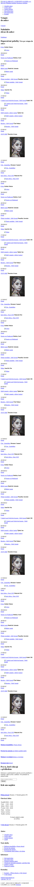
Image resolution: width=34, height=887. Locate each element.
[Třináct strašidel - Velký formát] (13, 82)
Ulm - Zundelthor (5, 165)
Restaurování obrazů (10, 849)
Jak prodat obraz (8, 11)
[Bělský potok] (8, 71)
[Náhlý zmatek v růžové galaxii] (13, 116)
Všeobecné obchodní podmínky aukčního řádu (17, 863)
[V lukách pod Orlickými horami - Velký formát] (17, 105)
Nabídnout (4, 37)
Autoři (6, 839)
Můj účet (3, 3)
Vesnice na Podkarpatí (7, 58)
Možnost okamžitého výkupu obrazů (14, 846)
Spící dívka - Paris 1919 (7, 175)
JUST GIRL (4, 134)
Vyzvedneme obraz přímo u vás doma (14, 851)
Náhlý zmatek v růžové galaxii (9, 113)
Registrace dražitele (22, 3)
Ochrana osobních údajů (11, 861)
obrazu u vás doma (12, 757)
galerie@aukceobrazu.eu (7, 877)
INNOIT (18, 884)
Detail (2, 55)
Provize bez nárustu (9, 848)
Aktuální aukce (8, 6)
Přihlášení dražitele (11, 3)
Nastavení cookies (9, 866)
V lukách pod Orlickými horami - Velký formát (13, 100)
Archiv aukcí (7, 7)
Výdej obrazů (8, 874)
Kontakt (6, 14)
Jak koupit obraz (8, 12)
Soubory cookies (8, 864)
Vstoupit (3, 25)
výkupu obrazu (11, 745)
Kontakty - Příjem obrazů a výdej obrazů (15, 873)
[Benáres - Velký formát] (11, 126)
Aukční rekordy (8, 9)
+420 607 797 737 (6, 879)
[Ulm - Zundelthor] (9, 168)
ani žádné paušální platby (14, 751)
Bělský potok (4, 68)
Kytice (2, 47)
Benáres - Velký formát (7, 123)
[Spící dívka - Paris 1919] (11, 178)
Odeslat (3, 781)
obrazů (7, 763)
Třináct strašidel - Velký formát (9, 79)
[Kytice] (6, 50)
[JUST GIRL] (17, 157)
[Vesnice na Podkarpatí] (11, 61)
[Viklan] (6, 93)
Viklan (2, 90)
